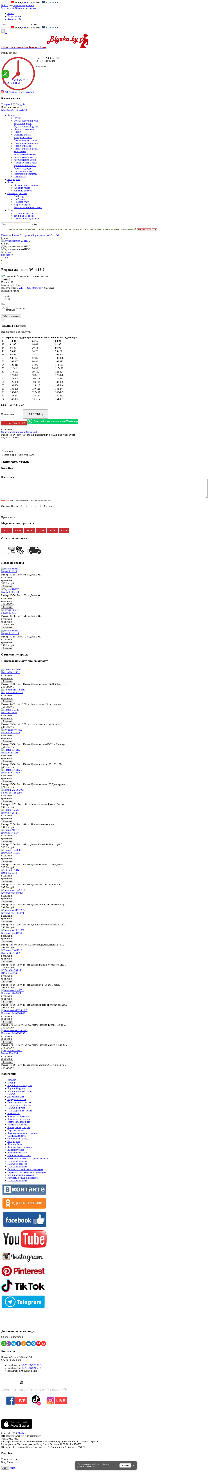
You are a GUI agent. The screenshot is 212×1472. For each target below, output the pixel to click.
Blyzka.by (22, 1433)
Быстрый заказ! (16, 423)
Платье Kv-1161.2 (10, 953)
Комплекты (13, 1113)
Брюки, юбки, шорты (18, 1127)
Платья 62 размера (17, 1161)
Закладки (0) (7, 8)
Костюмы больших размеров (22, 1177)
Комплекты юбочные (18, 1121)
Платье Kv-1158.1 (10, 852)
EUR (48, 2)
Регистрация (14, 16)
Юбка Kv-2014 (9, 873)
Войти (4, 5)
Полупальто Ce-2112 (12, 692)
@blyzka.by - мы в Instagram (19, 92)
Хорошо (125, 1465)
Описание (6, 432)
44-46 (18, 530)
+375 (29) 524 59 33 (32, 1368)
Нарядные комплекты (18, 1124)
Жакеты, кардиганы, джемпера (23, 1133)
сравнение (6, 580)
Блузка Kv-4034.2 (10, 1053)
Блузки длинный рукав (19, 1091)
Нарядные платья (16, 1099)
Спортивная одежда (18, 1138)
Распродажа (13, 1141)
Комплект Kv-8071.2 (12, 893)
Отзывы (32, 432)
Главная (5, 235)
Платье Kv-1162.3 (10, 772)
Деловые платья (15, 1096)
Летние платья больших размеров (25, 1169)
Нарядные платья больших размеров (26, 1172)
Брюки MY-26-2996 (11, 792)
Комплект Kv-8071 (11, 993)
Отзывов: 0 (23, 276)
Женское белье (15, 1144)
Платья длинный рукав (19, 1110)
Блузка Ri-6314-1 (10, 633)
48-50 (29, 530)
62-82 (64, 530)
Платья (11, 1093)
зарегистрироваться (23, 5)
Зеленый (20, 308)
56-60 (52, 530)
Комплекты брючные (18, 1116)
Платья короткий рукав (19, 1105)
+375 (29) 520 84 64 (32, 1365)
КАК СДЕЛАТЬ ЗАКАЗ (14, 109)
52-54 (41, 530)
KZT (57, 2)
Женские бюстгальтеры (19, 1147)
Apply (5, 1468)
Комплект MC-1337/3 (12, 913)
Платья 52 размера (17, 1166)
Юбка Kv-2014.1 (10, 973)
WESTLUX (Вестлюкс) (31, 288)
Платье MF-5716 (10, 832)
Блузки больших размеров (21, 1175)
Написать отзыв (40, 276)
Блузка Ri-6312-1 (10, 592)
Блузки (11, 1082)
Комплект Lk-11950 (11, 933)
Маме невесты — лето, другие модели (27, 1158)
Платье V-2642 (9, 812)
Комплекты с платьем (18, 1119)
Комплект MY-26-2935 (13, 1033)
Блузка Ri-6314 (9, 612)
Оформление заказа (25, 8)
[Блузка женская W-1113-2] (15, 240)
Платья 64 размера (17, 1163)
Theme (4, 1459)
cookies (95, 1464)
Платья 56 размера (17, 1180)
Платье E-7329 (9, 712)
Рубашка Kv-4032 (10, 732)
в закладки (7, 429)
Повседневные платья (19, 1102)
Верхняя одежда (16, 1130)
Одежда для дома (16, 1135)
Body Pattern (7, 1462)
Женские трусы (15, 1149)
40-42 (6, 530)
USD (38, 2)
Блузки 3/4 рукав (21, 235)
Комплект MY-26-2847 (13, 1013)
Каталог (11, 1080)
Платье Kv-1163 (9, 752)
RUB (29, 2)
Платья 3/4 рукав (16, 1107)
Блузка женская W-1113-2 (45, 235)
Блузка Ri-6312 (9, 571)
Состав (19, 432)
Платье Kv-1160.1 (10, 672)
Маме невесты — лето (19, 1155)
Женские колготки (17, 1152)
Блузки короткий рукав (19, 1085)
